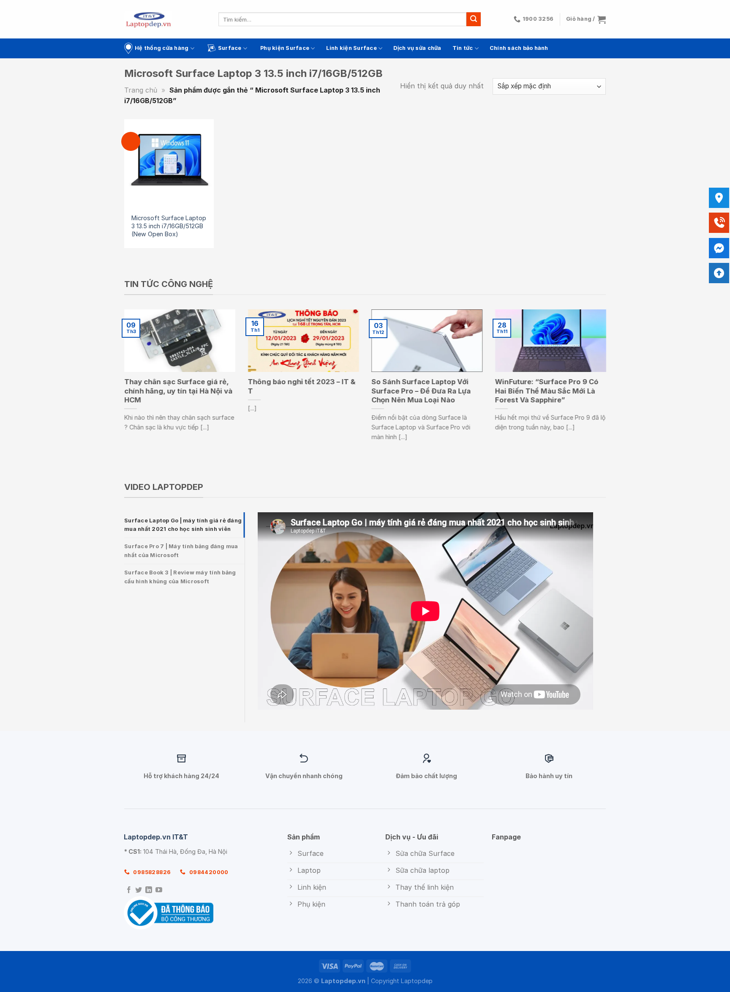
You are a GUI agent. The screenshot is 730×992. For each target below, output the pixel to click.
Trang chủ (140, 90)
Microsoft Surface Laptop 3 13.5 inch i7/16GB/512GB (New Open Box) (168, 225)
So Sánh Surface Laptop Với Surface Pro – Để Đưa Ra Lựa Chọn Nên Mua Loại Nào (421, 390)
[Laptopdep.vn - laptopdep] (148, 19)
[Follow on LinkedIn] (148, 890)
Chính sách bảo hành (519, 48)
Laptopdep (417, 980)
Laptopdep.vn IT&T (156, 837)
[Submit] (473, 19)
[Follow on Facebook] (128, 890)
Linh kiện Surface (351, 48)
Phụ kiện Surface (284, 48)
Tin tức (462, 48)
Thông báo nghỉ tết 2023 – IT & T (302, 386)
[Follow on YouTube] (158, 890)
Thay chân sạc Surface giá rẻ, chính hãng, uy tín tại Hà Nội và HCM (178, 390)
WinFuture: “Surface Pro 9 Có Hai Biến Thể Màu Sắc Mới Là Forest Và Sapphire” (547, 390)
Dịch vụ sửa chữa (417, 48)
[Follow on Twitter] (138, 890)
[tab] (184, 525)
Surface (230, 48)
